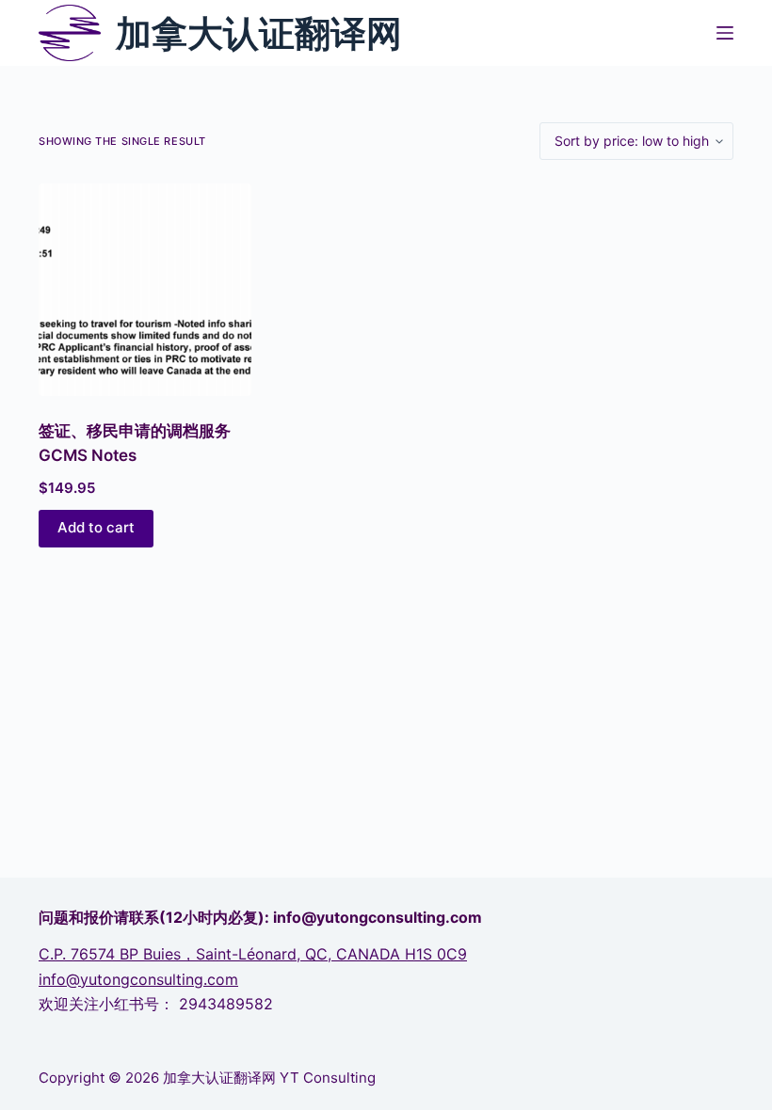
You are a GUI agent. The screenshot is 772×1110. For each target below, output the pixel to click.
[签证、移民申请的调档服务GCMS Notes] (145, 289)
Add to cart (96, 527)
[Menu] (724, 32)
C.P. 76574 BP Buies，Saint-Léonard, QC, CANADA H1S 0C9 (253, 953)
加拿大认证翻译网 (259, 33)
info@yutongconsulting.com (138, 979)
